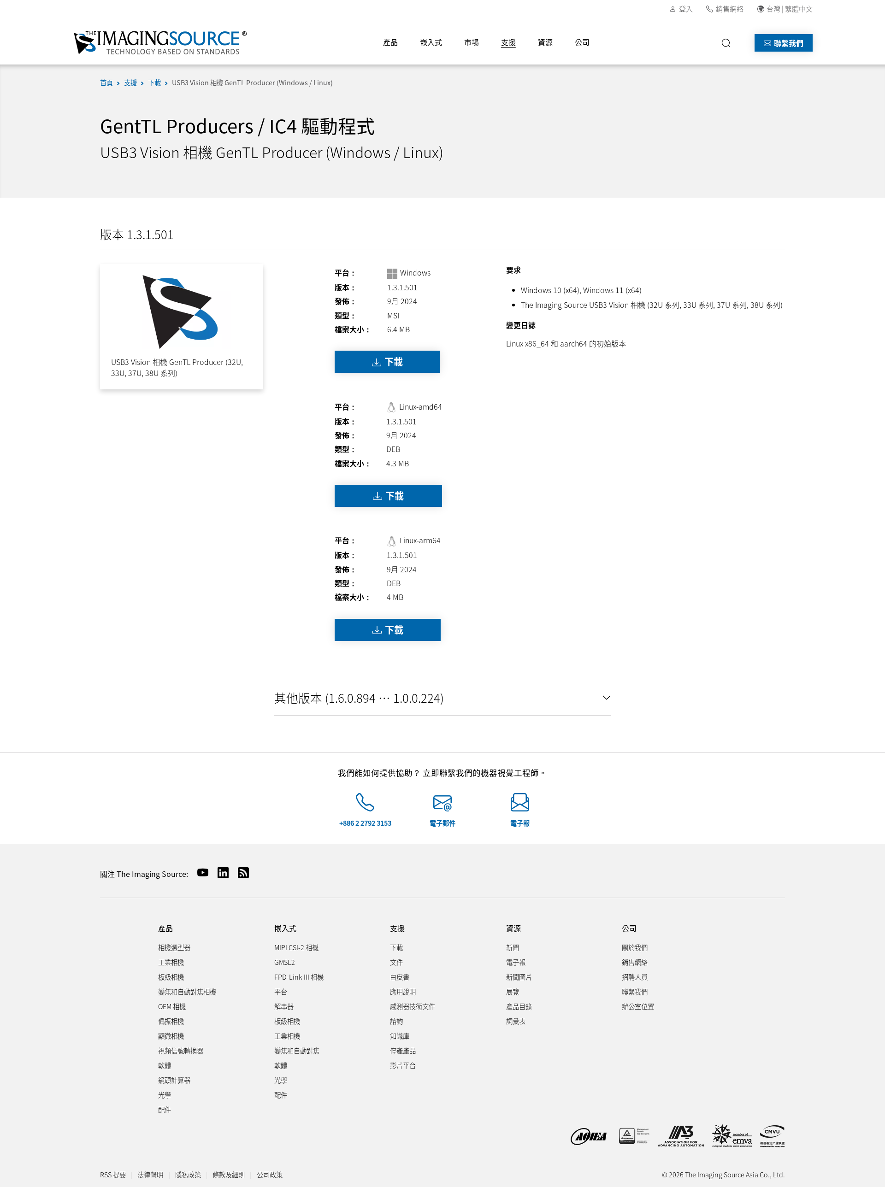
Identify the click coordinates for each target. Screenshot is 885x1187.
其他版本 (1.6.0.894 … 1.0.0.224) (359, 697)
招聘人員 (635, 976)
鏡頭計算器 (174, 1080)
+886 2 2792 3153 (365, 823)
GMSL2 (284, 962)
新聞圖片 (519, 976)
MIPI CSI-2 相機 (296, 947)
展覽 (512, 991)
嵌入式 (431, 41)
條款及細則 (228, 1174)
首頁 (106, 82)
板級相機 (171, 976)
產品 (390, 41)
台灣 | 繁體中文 (790, 8)
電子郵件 (442, 823)
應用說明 (403, 991)
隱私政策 (188, 1174)
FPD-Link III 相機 (299, 976)
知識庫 (399, 1035)
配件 (164, 1109)
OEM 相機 (172, 1006)
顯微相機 (171, 1035)
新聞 (512, 947)
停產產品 (403, 1050)
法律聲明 (150, 1174)
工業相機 (171, 962)
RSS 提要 (113, 1174)
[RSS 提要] (239, 872)
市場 (471, 41)
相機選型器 (174, 947)
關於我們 (635, 947)
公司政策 (270, 1174)
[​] (729, 43)
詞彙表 (515, 1021)
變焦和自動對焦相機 (187, 991)
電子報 (520, 823)
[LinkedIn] (219, 872)
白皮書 (399, 976)
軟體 (164, 1065)
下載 (154, 82)
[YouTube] (199, 872)
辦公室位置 (638, 1006)
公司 (582, 41)
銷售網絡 (729, 8)
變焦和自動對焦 (296, 1050)
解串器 (284, 1006)
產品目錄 (519, 1006)
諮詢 (396, 1021)
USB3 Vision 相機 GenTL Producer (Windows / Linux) (252, 82)
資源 (545, 41)
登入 (686, 8)
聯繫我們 (787, 42)
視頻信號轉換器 (180, 1050)
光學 (164, 1094)
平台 (280, 991)
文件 (396, 962)
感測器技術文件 (412, 1006)
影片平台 (403, 1065)
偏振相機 (171, 1021)
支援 (508, 41)
